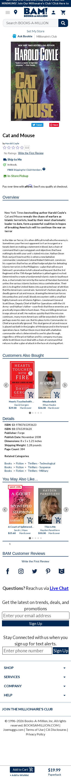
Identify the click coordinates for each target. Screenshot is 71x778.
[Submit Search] (63, 23)
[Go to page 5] (41, 413)
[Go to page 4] (38, 413)
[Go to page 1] (30, 413)
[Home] (35, 12)
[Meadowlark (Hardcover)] (49, 385)
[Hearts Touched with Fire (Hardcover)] (22, 380)
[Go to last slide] (6, 385)
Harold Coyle (12, 143)
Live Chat (59, 588)
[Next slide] (65, 385)
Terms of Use (35, 729)
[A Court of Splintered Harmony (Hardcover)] (21, 505)
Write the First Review (30, 153)
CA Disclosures (56, 729)
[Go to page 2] (33, 413)
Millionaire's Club (46, 36)
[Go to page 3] (35, 413)
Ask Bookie (25, 36)
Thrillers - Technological (41, 463)
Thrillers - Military (38, 470)
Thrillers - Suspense (39, 467)
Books (8, 463)
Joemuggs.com (13, 729)
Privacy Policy (35, 734)
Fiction (20, 463)
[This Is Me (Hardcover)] (50, 506)
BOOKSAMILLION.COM (41, 725)
